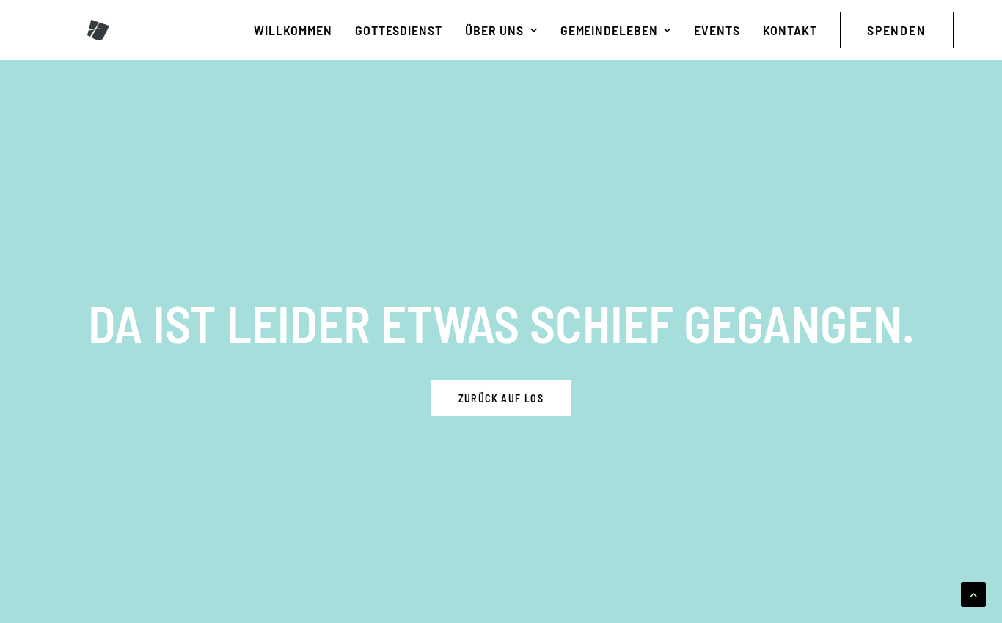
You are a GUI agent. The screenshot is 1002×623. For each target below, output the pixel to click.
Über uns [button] (494, 30)
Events (716, 30)
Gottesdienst (398, 30)
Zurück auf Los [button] (501, 398)
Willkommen (293, 30)
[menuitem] (293, 30)
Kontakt (790, 30)
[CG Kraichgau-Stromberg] (98, 30)
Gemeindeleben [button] (609, 30)
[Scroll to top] (973, 593)
